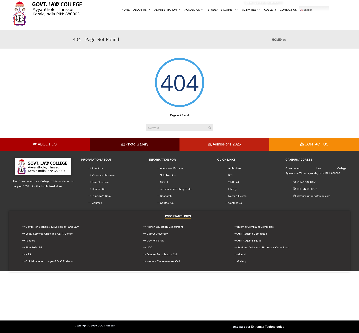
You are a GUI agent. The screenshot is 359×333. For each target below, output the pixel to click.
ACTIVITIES (249, 9)
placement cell (188, 3)
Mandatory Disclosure (144, 3)
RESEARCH (224, 3)
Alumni (209, 3)
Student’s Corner (221, 9)
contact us (288, 9)
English (307, 9)
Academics (192, 9)
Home (126, 9)
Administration (165, 9)
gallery (270, 9)
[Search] (209, 127)
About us (140, 9)
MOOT (169, 3)
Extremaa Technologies (267, 326)
